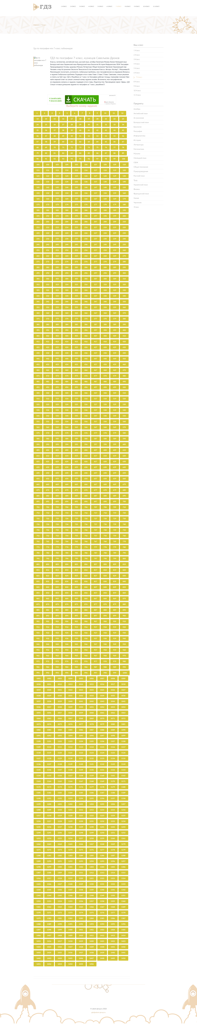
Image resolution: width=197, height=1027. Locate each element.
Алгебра (137, 109)
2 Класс (73, 6)
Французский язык (141, 194)
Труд (135, 180)
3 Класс (82, 6)
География (138, 131)
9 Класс (137, 6)
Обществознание (141, 167)
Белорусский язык (141, 122)
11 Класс (156, 6)
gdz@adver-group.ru (98, 1012)
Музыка (137, 154)
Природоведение (141, 171)
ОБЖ (136, 162)
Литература (138, 145)
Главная (36, 25)
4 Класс (91, 6)
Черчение (137, 203)
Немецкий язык (140, 158)
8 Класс (128, 6)
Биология (137, 127)
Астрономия (139, 118)
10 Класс (146, 6)
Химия (136, 198)
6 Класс (109, 6)
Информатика (139, 136)
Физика (137, 189)
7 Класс (118, 6)
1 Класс (64, 6)
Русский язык (139, 176)
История (137, 140)
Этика (136, 207)
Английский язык (141, 113)
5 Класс (100, 6)
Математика (139, 149)
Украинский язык (141, 185)
